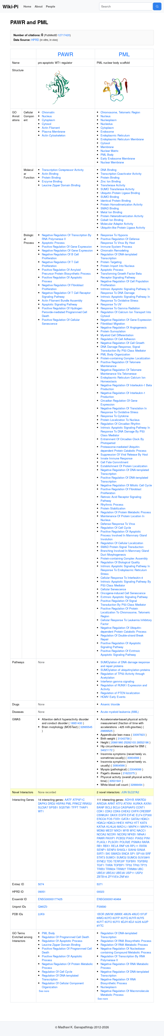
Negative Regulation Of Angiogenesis (124, 327)
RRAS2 (87, 803)
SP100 (140, 853)
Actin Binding (50, 174)
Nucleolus (107, 124)
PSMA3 (136, 842)
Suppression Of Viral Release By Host (124, 454)
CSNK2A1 (103, 815)
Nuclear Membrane (112, 162)
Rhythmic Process (112, 504)
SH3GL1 (122, 850)
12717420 (64, 35)
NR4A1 (141, 834)
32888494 (136, 785)
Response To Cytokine (115, 416)
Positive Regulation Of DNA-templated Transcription (124, 479)
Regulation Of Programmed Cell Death (65, 937)
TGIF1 (100, 865)
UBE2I (101, 873)
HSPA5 (60, 803)
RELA (114, 846)
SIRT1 (101, 853)
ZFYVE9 (113, 877)
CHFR (135, 811)
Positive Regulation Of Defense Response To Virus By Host (120, 241)
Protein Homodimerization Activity (122, 204)
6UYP (116, 918)
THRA (109, 865)
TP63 (136, 865)
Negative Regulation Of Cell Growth (122, 343)
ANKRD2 (140, 800)
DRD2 (51, 803)
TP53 (128, 865)
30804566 (133, 758)
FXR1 (116, 819)
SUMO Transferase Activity (118, 189)
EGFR (122, 815)
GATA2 (135, 819)
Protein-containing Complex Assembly (124, 558)
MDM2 (101, 830)
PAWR (65, 54)
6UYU (108, 922)
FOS (110, 819)
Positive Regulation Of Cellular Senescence (61, 322)
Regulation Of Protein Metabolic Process (126, 512)
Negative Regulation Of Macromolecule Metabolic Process (125, 993)
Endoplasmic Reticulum (115, 135)
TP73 (143, 865)
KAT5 (143, 823)
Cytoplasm (48, 120)
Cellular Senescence (113, 589)
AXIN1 (148, 803)
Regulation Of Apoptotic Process (62, 941)
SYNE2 (101, 861)
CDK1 (100, 811)
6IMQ (100, 918)
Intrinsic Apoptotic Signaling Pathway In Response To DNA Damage (125, 291)
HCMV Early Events (113, 697)
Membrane (107, 147)
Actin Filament (51, 128)
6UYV (116, 922)
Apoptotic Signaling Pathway (59, 304)
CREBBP (145, 811)
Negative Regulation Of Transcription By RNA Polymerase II (66, 237)
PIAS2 (139, 838)
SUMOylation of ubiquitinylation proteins (125, 670)
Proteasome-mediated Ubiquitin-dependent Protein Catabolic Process (123, 449)
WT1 (41, 811)
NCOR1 (111, 834)
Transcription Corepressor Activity (63, 170)
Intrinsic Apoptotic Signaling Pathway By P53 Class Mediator (126, 583)
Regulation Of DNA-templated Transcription (119, 256)
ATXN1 (127, 803)
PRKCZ (77, 803)
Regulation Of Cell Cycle (116, 527)
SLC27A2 (133, 792)
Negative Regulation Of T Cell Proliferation (60, 264)
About (38, 6)
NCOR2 (122, 834)
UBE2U (110, 873)
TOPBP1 (119, 865)
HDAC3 (111, 823)
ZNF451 (124, 877)
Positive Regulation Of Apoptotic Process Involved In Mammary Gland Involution (124, 535)
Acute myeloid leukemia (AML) (120, 712)
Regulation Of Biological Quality (120, 562)
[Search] (157, 6)
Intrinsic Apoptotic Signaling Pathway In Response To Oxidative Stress (125, 298)
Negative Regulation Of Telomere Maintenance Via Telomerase (121, 372)
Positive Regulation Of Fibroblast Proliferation (121, 491)
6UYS (140, 918)
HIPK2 (129, 823)
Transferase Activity (113, 185)
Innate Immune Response (116, 458)
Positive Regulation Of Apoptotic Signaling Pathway (121, 645)
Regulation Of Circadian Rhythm (120, 424)
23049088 (135, 769)
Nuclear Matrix (110, 151)
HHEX (120, 823)
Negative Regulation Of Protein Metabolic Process (67, 966)
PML (124, 54)
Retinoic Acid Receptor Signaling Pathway (121, 499)
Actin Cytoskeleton (53, 135)
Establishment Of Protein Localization (124, 466)
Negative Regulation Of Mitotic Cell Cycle (126, 485)
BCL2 (108, 807)
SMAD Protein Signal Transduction (122, 547)
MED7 (109, 830)
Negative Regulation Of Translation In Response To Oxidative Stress (124, 410)
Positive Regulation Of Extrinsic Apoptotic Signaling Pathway (120, 653)
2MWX (118, 914)
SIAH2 (132, 850)
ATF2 (119, 803)
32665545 (86, 727)
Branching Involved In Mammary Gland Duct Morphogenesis (125, 552)
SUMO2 (121, 857)
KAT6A (101, 826)
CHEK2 (125, 811)
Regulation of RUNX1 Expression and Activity (124, 687)
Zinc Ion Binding (111, 181)
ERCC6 (101, 819)
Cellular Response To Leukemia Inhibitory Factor (126, 622)
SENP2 (111, 850)
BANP (100, 807)
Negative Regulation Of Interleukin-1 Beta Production (126, 387)
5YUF (143, 914)
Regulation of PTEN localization (120, 693)
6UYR (132, 918)
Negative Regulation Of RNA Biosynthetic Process (118, 981)
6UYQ (124, 918)
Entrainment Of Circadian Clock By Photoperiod (122, 441)
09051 (41, 891)
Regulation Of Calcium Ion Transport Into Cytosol (126, 314)
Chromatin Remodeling (115, 250)
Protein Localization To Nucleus (120, 420)
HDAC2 (101, 823)
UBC (140, 869)
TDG (109, 861)
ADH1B (129, 800)
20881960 (117, 742)
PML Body (107, 154)
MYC (133, 830)
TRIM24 (110, 869)
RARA (145, 842)
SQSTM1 (64, 807)
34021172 (107, 750)
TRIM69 (132, 869)
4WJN (127, 914)
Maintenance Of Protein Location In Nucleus (122, 518)
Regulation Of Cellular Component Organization (63, 985)
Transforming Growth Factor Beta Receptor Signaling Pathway (121, 275)
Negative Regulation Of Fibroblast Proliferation (62, 287)
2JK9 (41, 914)
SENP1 (101, 850)
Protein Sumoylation (113, 331)
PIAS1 (130, 838)
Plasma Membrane (53, 131)
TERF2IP (119, 861)
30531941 (115, 781)
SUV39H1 (144, 857)
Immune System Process (116, 246)
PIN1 (147, 838)
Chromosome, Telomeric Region (120, 112)
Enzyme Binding (52, 181)
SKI (107, 853)
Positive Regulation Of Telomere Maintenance (121, 364)
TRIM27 (121, 869)
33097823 (139, 735)
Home (27, 6)
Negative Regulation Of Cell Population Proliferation (125, 283)
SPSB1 (53, 807)
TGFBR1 (131, 861)
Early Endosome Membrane (118, 158)
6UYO (108, 918)
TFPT (74, 807)
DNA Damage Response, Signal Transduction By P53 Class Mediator (123, 348)
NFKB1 (131, 834)
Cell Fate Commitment (114, 462)
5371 (100, 884)
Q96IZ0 (42, 906)
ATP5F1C (79, 800)
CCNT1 (140, 807)
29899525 (107, 731)
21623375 (129, 773)
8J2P (145, 922)
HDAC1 (145, 819)
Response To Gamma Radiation (120, 308)
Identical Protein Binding (116, 200)
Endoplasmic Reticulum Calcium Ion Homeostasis (123, 379)
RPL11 (134, 846)
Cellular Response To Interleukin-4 (122, 578)
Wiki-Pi (10, 6)
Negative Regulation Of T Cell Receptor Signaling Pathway (66, 295)
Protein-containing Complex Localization (125, 358)
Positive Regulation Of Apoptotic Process (62, 279)
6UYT (100, 922)
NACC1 (141, 830)
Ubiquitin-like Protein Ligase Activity (123, 227)
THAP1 (83, 807)
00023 (100, 891)
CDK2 (108, 811)
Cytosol (46, 124)
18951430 (76, 723)
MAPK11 (134, 826)
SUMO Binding (110, 197)
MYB (126, 830)
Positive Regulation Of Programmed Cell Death (67, 950)
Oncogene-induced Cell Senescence (123, 593)
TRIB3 (101, 869)
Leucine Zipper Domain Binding (61, 185)
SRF (148, 853)
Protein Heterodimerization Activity (122, 216)
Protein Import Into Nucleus (118, 266)
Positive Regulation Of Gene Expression (67, 246)
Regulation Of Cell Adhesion (118, 339)
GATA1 (125, 819)
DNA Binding (108, 170)
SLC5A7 (43, 807)
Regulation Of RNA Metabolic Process (124, 945)
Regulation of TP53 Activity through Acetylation (123, 675)
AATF (68, 800)
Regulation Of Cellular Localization (122, 543)
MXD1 (118, 830)
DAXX (114, 815)
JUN (124, 792)
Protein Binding (51, 177)
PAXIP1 (110, 838)
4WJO (135, 914)
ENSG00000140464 (109, 899)
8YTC (100, 926)
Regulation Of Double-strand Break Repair (122, 637)
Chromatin (48, 112)
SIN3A (141, 850)
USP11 (130, 873)
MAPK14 (146, 826)
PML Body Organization (115, 354)
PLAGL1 (102, 842)
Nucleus (47, 116)
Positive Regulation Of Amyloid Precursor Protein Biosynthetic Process (66, 271)
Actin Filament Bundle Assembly (62, 300)
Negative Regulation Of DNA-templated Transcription (125, 472)
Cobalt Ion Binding (112, 220)
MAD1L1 (122, 826)
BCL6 (116, 807)
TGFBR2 (142, 861)
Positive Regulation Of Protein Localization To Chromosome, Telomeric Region (125, 612)
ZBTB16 (102, 877)
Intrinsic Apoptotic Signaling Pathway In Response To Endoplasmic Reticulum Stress (125, 570)
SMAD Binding (110, 208)
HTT (136, 823)
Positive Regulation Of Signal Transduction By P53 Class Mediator (123, 603)
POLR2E (125, 842)
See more (44, 991)
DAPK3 (42, 803)
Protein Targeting (111, 262)
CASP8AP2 (128, 807)
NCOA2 (101, 834)
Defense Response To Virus (118, 524)
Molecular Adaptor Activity (117, 224)
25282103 (130, 742)
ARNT (111, 803)
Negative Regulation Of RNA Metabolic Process (125, 966)
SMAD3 (116, 853)
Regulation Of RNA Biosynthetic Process (126, 941)
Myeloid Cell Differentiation (117, 335)
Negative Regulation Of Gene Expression (67, 250)
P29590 (101, 906)
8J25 (138, 922)
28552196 (143, 742)
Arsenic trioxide (110, 704)
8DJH (124, 922)
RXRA (143, 846)
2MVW (109, 914)
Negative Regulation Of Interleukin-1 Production (123, 395)
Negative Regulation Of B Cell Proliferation (60, 256)
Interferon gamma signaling (117, 681)
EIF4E (131, 815)
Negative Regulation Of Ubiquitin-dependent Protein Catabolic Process (123, 629)
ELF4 (139, 815)
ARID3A (102, 803)
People (50, 6)
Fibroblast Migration (113, 323)
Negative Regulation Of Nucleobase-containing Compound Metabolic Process (126, 950)
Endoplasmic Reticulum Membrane (122, 139)
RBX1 (106, 846)
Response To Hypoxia (114, 235)
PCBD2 (120, 838)
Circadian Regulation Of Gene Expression (119, 402)
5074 (41, 884)
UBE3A (120, 873)
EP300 (147, 815)
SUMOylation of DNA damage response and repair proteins (125, 664)
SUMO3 (132, 857)
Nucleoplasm (109, 120)
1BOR (100, 914)
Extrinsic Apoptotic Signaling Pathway (124, 597)
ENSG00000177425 (50, 899)
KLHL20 (111, 826)
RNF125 (124, 846)
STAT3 (101, 857)
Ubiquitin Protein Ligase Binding (120, 193)
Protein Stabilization (113, 508)
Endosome (107, 131)
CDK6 (116, 811)
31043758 (124, 738)
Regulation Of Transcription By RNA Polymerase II (123, 958)
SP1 (132, 853)
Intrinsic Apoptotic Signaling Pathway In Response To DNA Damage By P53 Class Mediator (125, 431)
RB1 (99, 846)
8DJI (131, 922)
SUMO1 (111, 857)
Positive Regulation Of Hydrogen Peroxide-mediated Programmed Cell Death (64, 312)
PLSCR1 (113, 842)
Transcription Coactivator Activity (121, 174)
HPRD (35, 40)
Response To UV (111, 304)
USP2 (139, 873)
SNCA (125, 853)
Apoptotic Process (53, 243)
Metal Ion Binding (111, 212)
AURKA (138, 803)
